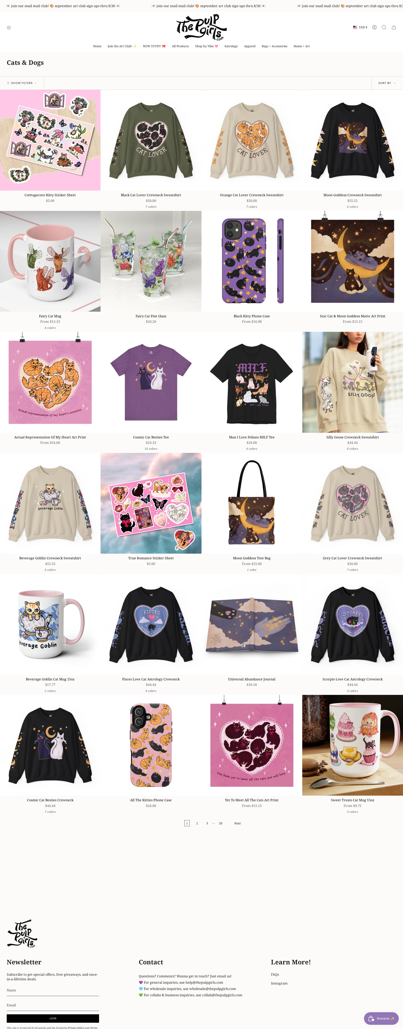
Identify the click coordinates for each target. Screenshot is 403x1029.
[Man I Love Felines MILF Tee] (252, 382)
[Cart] (394, 27)
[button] (206, 46)
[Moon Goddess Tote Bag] (252, 503)
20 (220, 823)
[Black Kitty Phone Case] (252, 261)
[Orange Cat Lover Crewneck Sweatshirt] (252, 140)
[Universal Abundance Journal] (252, 624)
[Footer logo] (22, 934)
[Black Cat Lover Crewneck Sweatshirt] (151, 140)
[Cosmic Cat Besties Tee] (151, 382)
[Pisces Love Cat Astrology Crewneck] (151, 624)
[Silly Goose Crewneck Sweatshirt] (352, 382)
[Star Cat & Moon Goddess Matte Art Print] (352, 261)
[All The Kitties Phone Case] (151, 745)
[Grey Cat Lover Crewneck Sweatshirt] (352, 503)
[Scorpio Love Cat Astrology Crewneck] (352, 624)
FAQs (275, 974)
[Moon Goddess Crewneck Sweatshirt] (352, 140)
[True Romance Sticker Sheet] (151, 503)
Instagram (279, 983)
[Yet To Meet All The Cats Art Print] (252, 745)
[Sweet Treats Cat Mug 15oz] (352, 745)
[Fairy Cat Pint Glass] (151, 261)
